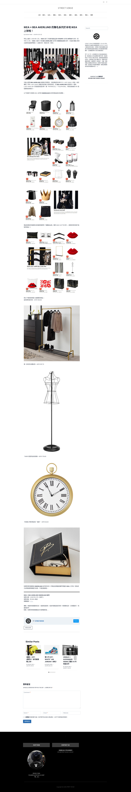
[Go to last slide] (28, 658)
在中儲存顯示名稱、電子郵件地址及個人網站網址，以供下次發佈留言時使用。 (46, 717)
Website (65, 713)
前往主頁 (28, 627)
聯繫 (92, 15)
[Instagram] (103, 2)
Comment (27, 692)
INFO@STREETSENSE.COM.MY (65, 752)
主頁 (39, 15)
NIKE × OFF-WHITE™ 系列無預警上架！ (32, 659)
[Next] (75, 658)
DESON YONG (28, 34)
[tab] (48, 672)
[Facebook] (106, 2)
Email (46, 713)
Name (26, 713)
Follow (76, 621)
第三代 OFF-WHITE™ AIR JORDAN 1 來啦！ (51, 659)
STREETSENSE (39, 621)
